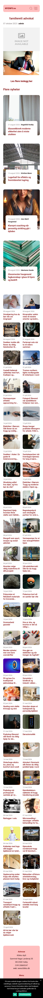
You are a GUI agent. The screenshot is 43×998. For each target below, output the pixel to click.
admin (21, 23)
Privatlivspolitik (25, 994)
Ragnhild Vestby (27, 125)
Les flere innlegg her (21, 81)
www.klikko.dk (24, 968)
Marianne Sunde (27, 270)
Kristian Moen (26, 173)
